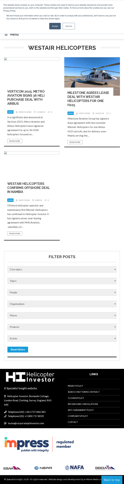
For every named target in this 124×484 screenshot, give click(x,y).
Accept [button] (55, 26)
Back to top (112, 480)
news (10, 112)
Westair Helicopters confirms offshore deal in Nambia (28, 188)
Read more (14, 141)
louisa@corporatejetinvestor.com (26, 423)
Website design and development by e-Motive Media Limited (77, 479)
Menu (14, 34)
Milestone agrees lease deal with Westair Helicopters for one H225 (88, 99)
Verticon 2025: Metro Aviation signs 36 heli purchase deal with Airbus (26, 98)
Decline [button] (68, 26)
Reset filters (18, 349)
